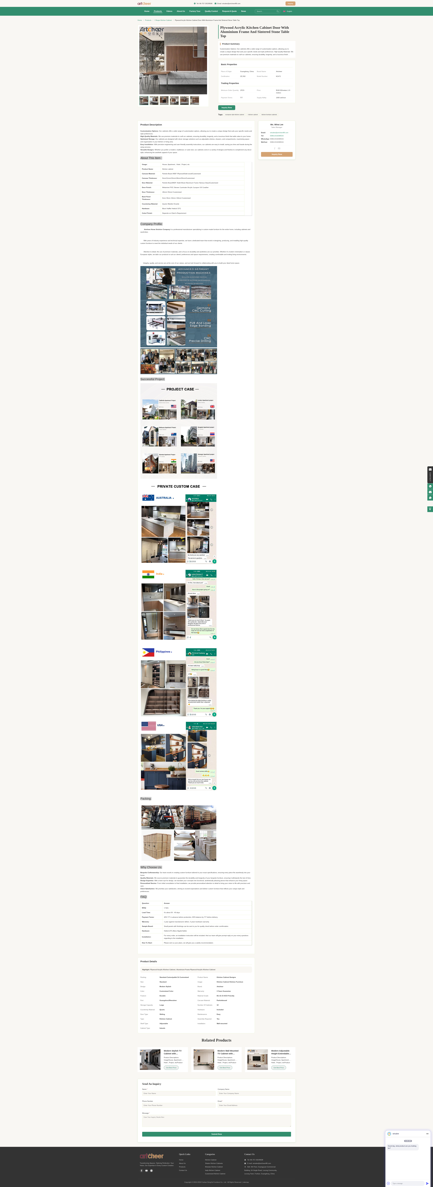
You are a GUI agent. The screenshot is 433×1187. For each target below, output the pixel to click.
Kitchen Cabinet (210, 1160)
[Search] (277, 11)
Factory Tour (194, 11)
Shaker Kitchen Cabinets (214, 1163)
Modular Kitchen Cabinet (214, 1167)
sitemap (246, 1182)
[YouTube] (279, 148)
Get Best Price (171, 1068)
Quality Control (211, 11)
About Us (181, 11)
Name (144, 1089)
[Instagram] (151, 1170)
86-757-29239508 (205, 3)
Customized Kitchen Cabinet (215, 1174)
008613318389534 (277, 136)
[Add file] (388, 1183)
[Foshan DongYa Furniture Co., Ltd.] (144, 3)
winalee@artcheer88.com (231, 3)
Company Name (223, 1089)
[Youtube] (146, 1170)
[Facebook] (274, 148)
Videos (169, 11)
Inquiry (290, 3)
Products (158, 11)
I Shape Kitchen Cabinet (163, 20)
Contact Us (183, 1170)
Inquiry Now (227, 108)
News (243, 11)
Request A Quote (229, 11)
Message (146, 1113)
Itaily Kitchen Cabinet (212, 1170)
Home (146, 11)
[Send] (427, 1183)
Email (220, 1101)
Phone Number (147, 1101)
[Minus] (427, 1133)
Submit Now (216, 1134)
